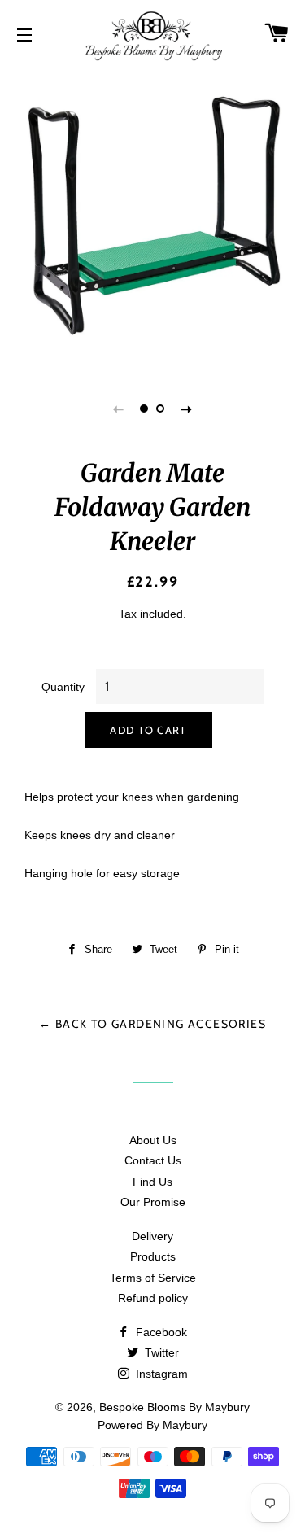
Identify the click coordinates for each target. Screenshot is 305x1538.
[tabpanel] (152, 217)
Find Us (152, 1181)
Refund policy (153, 1297)
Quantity (63, 686)
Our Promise (152, 1201)
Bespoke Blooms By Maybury (174, 1406)
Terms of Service (153, 1277)
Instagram (160, 1373)
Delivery (152, 1236)
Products (153, 1256)
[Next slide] (187, 408)
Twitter (160, 1352)
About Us (152, 1140)
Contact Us (152, 1160)
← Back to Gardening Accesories (152, 1023)
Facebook (160, 1332)
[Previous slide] (119, 408)
